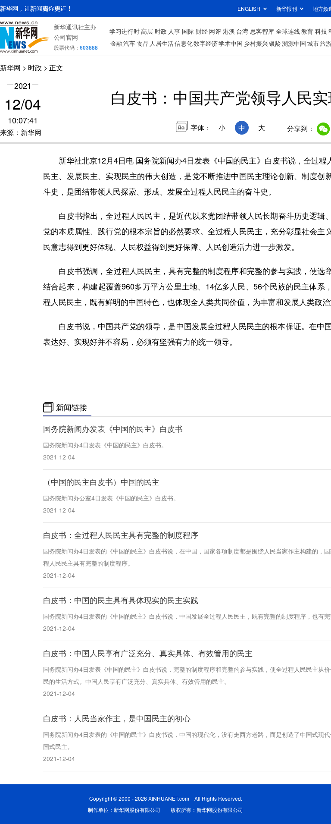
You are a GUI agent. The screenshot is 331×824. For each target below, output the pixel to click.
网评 (215, 31)
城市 (313, 43)
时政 (161, 31)
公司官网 (66, 37)
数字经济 (206, 43)
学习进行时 (124, 31)
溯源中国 (294, 43)
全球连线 (288, 31)
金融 (116, 43)
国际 (188, 31)
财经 (202, 31)
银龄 (275, 43)
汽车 (129, 43)
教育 (307, 31)
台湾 (242, 31)
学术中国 (231, 43)
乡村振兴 (256, 43)
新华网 (10, 67)
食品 (143, 43)
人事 (174, 31)
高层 (147, 31)
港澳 (229, 31)
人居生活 (162, 43)
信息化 (184, 43)
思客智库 (262, 31)
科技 (321, 31)
